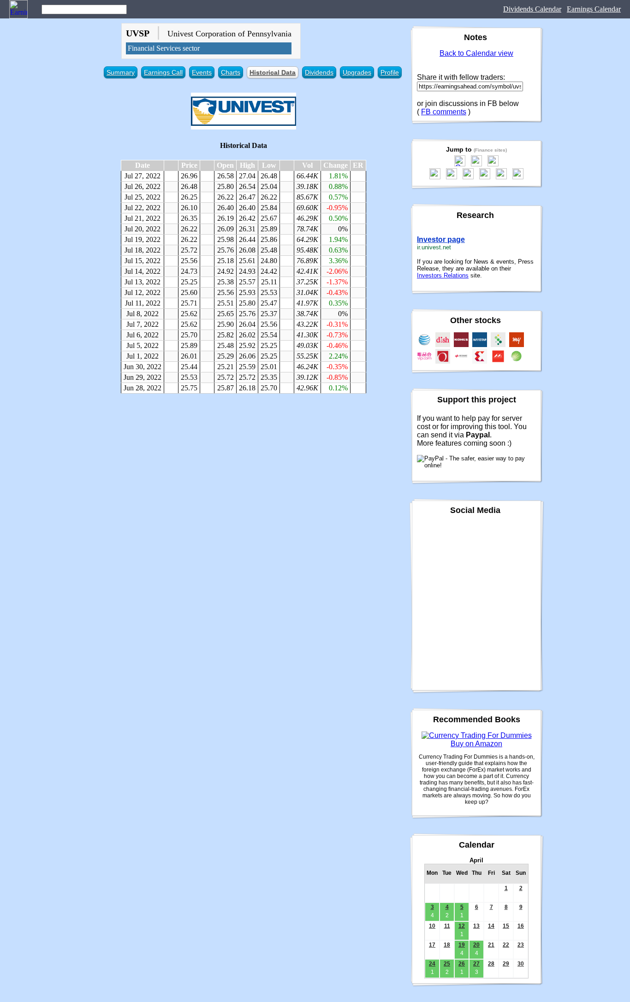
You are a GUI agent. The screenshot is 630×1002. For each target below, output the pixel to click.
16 (520, 926)
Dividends (319, 72)
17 (432, 945)
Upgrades (357, 72)
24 (432, 964)
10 (432, 926)
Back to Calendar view (476, 53)
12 (461, 926)
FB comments (443, 112)
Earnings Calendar (594, 9)
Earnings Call (163, 72)
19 (461, 945)
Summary (121, 72)
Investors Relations (443, 275)
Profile (389, 72)
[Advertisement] (243, 467)
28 (491, 964)
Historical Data (273, 72)
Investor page (441, 239)
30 (520, 964)
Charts (230, 72)
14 (491, 926)
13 (476, 926)
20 (476, 945)
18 (447, 945)
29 (506, 964)
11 (447, 926)
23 (520, 945)
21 (491, 945)
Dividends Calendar (532, 9)
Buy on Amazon (476, 744)
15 (506, 926)
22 (506, 945)
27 (476, 964)
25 (447, 964)
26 (461, 964)
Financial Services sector (164, 48)
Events (202, 72)
